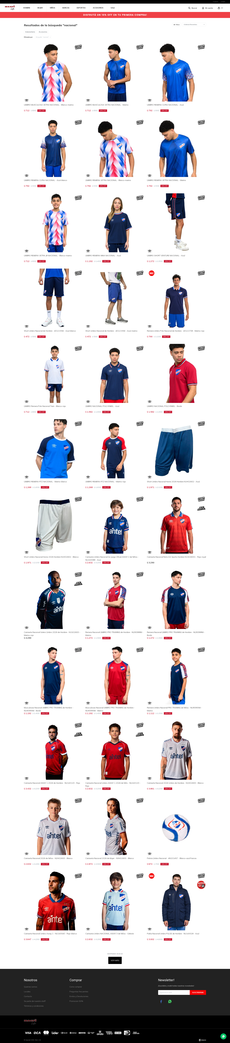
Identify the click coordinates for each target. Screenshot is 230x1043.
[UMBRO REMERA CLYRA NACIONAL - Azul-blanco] (53, 147)
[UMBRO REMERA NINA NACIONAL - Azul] (114, 222)
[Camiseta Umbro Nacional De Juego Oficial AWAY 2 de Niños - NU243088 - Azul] (114, 524)
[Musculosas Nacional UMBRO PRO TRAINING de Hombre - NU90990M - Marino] (114, 674)
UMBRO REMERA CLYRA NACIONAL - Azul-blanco (45, 180)
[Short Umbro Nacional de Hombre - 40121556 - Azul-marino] (114, 298)
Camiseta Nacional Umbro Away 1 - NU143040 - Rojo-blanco (50, 933)
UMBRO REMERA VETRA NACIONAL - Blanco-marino (108, 180)
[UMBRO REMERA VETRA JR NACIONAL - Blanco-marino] (53, 222)
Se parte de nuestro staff (35, 1001)
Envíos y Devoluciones (78, 996)
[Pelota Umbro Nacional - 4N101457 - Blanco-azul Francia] (176, 825)
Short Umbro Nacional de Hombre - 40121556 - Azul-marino (111, 331)
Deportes (81, 8)
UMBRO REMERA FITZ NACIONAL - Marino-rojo (105, 481)
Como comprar (75, 987)
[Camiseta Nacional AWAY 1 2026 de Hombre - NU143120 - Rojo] (53, 750)
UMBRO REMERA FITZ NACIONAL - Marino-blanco (45, 481)
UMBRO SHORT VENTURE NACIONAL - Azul (166, 255)
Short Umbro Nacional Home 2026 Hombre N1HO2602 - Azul (173, 481)
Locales (223, 2)
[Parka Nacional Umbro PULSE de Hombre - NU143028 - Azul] (176, 900)
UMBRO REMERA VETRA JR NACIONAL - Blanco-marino (48, 255)
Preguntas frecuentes (78, 991)
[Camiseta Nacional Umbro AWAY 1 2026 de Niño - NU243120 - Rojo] (114, 750)
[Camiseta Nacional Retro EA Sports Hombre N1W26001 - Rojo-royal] (176, 524)
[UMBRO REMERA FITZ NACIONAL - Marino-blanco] (53, 448)
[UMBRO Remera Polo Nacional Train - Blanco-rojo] (53, 373)
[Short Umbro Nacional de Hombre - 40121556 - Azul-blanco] (53, 298)
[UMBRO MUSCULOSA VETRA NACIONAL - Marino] (114, 72)
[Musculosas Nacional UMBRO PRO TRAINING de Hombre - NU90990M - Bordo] (53, 674)
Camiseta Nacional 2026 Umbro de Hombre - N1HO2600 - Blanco (175, 783)
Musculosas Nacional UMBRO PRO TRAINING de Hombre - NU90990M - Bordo (48, 709)
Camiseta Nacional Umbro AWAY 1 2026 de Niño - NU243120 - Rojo (113, 784)
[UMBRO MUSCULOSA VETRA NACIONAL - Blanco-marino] (53, 72)
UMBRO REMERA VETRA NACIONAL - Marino (166, 180)
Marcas (65, 8)
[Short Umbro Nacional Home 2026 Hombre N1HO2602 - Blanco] (53, 524)
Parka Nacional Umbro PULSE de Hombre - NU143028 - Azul (173, 933)
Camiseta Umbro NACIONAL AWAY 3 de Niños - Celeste (109, 933)
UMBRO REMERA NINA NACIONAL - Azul (103, 255)
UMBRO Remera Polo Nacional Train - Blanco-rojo (45, 406)
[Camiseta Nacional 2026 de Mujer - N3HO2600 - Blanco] (114, 825)
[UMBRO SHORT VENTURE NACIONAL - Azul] (176, 222)
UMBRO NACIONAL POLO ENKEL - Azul (102, 406)
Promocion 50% (76, 1001)
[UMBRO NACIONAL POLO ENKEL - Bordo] (176, 373)
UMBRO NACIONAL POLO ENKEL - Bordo (164, 406)
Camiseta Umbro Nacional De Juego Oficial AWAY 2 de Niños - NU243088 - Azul (112, 558)
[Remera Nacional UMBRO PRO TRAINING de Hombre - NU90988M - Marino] (114, 599)
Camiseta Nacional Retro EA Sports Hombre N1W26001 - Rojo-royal (176, 557)
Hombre (26, 8)
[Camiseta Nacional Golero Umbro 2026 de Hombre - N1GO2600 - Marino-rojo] (53, 599)
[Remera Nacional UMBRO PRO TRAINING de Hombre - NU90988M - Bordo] (176, 599)
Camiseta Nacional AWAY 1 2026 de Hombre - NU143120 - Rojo (52, 783)
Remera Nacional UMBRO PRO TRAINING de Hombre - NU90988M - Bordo (176, 633)
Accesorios (98, 8)
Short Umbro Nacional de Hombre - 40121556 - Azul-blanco (50, 331)
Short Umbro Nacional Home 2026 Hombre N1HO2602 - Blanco (51, 557)
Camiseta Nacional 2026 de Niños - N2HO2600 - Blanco (48, 858)
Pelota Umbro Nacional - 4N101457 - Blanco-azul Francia (171, 858)
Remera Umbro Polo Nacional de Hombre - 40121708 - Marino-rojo (175, 331)
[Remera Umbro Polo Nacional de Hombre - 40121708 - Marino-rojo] (176, 298)
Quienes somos (30, 987)
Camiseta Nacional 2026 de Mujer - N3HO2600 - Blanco (109, 858)
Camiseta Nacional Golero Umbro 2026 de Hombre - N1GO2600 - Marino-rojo (52, 633)
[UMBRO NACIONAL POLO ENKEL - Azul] (114, 373)
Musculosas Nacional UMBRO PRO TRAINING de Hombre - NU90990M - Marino (110, 709)
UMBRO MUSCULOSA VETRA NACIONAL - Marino (106, 105)
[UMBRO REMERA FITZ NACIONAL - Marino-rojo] (114, 448)
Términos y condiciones (34, 1006)
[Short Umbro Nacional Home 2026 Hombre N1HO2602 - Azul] (176, 448)
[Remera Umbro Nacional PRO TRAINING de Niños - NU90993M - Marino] (176, 674)
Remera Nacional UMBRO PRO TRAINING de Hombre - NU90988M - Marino (114, 633)
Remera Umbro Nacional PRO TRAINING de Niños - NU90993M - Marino (174, 709)
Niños (52, 8)
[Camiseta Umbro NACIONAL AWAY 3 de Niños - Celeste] (114, 900)
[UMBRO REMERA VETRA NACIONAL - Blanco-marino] (114, 147)
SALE (113, 8)
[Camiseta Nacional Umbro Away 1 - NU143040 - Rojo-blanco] (53, 900)
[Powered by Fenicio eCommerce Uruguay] (202, 1040)
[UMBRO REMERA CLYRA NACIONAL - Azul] (176, 72)
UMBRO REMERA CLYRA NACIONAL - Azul (165, 105)
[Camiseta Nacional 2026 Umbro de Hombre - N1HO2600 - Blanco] (176, 750)
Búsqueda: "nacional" (42, 37)
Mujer (40, 8)
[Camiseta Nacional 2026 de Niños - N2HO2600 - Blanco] (53, 825)
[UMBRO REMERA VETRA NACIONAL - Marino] (176, 147)
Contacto (215, 2)
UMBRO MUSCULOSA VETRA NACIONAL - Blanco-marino (49, 105)
